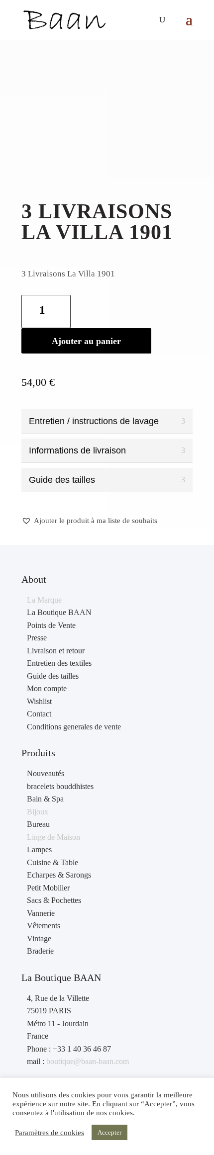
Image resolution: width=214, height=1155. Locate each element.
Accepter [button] (109, 1132)
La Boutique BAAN (59, 612)
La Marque (44, 600)
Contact (39, 714)
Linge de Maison (53, 837)
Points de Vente (51, 625)
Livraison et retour (56, 650)
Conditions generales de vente (74, 726)
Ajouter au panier (86, 341)
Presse (37, 637)
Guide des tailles (53, 676)
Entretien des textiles (59, 663)
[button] (89, 521)
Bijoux (37, 811)
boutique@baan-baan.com (87, 1061)
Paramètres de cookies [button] (49, 1133)
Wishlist (39, 701)
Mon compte (47, 688)
